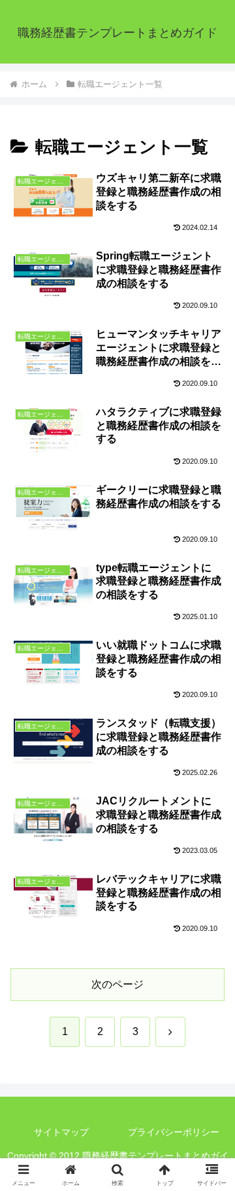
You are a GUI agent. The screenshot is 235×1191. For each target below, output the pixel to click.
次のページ (117, 984)
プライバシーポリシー (173, 1132)
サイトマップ (61, 1132)
